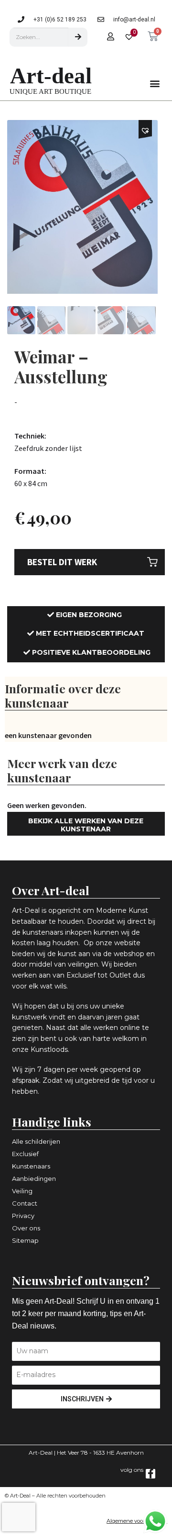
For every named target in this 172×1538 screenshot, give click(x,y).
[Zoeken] (77, 37)
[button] (154, 83)
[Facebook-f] (150, 1473)
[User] (110, 36)
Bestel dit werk (62, 562)
